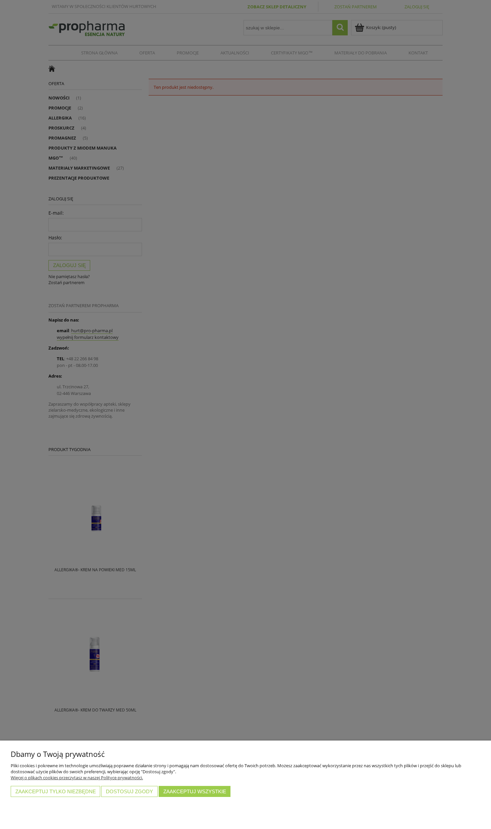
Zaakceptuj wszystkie (194, 791)
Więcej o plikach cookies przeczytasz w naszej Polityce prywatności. (77, 778)
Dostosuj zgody (129, 791)
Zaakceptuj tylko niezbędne (55, 791)
